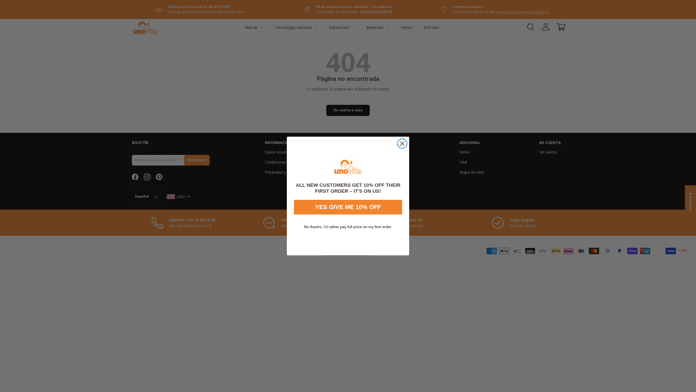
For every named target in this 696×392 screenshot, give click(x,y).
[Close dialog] (402, 143)
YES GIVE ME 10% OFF (348, 207)
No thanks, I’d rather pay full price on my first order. (348, 227)
